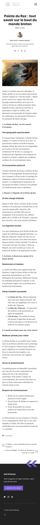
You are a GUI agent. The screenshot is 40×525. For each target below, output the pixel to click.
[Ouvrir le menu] (5, 515)
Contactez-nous (13, 488)
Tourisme (8, 436)
